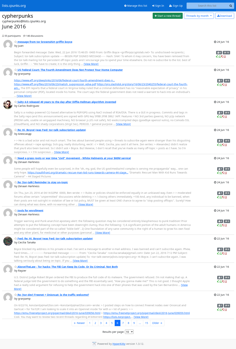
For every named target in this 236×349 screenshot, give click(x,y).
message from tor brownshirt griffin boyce (44, 42)
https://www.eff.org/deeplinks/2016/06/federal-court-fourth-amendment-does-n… (64, 80)
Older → (157, 323)
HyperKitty (118, 343)
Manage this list (136, 5)
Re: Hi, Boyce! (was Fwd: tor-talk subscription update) (51, 130)
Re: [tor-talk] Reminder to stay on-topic (42, 182)
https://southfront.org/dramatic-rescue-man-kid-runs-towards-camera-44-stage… (78, 172)
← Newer (79, 323)
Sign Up (177, 5)
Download (226, 16)
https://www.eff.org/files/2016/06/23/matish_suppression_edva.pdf (55, 84)
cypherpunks (17, 15)
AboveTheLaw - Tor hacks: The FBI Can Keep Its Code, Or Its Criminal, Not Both (67, 266)
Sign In (159, 5)
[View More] (91, 64)
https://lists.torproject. (117, 317)
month (197, 16)
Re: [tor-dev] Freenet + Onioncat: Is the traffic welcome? (53, 294)
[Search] (231, 6)
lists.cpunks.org (14, 6)
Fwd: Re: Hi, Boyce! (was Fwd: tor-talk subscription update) (55, 238)
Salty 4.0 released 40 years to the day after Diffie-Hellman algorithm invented (66, 102)
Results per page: (113, 332)
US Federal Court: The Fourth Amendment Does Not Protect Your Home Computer (70, 70)
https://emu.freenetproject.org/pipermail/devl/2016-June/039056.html (57, 313)
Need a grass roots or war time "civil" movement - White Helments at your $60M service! (74, 158)
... (140, 323)
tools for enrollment (30, 210)
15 (146, 323)
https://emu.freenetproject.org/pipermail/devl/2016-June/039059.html (146, 313)
